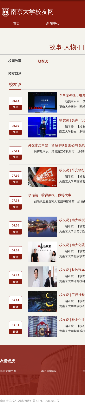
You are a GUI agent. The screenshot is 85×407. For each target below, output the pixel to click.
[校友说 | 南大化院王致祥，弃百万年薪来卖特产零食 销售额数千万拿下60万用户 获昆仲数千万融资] (42, 244)
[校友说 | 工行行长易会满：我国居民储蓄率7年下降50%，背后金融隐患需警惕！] (42, 294)
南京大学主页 (8, 371)
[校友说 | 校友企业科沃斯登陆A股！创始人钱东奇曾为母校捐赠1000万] (42, 319)
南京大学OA (48, 371)
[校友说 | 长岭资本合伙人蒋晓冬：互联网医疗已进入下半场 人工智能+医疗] (42, 269)
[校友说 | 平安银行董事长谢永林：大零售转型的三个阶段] (42, 170)
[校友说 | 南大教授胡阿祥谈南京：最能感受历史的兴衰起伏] (42, 220)
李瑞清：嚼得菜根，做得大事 (49, 195)
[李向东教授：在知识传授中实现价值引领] (42, 95)
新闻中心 (52, 23)
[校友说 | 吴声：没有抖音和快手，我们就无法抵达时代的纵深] (42, 120)
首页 (16, 23)
